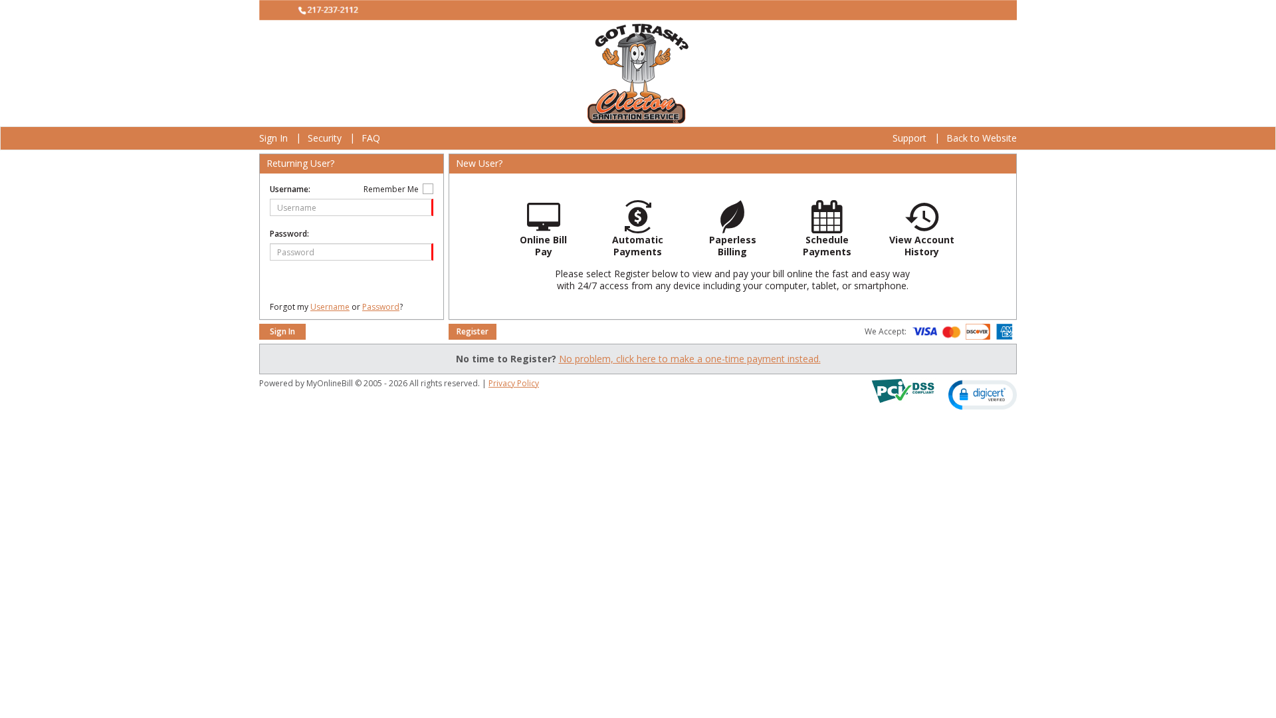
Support (909, 138)
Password (380, 306)
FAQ (371, 138)
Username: (290, 189)
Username (330, 306)
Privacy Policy (513, 383)
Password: (289, 233)
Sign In (273, 138)
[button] (982, 394)
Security (325, 138)
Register (472, 331)
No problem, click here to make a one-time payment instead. (690, 358)
